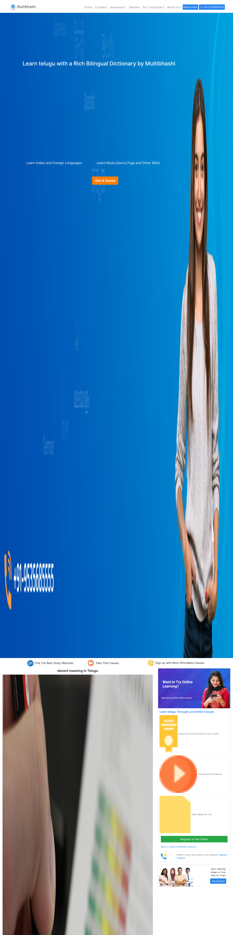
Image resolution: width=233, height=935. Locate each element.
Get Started (218, 881)
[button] (101, 7)
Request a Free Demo (194, 839)
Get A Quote (105, 181)
